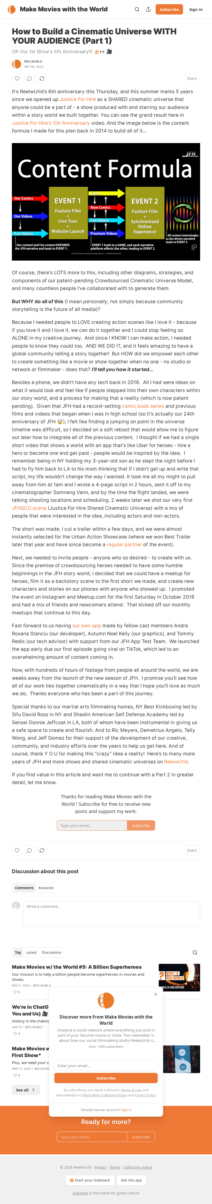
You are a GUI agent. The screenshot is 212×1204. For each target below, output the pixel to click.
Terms (115, 1167)
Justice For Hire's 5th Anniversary (51, 123)
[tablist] (34, 888)
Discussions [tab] (51, 952)
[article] (106, 979)
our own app (86, 626)
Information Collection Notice (104, 1095)
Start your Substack (92, 1180)
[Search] (137, 9)
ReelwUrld (33, 61)
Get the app (131, 1180)
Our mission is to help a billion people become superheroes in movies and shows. (78, 977)
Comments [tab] (24, 888)
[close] (156, 994)
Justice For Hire (78, 99)
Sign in (196, 9)
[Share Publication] (148, 9)
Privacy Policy (145, 1095)
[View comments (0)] (29, 78)
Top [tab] (18, 952)
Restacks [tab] (46, 888)
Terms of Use (131, 1090)
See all (22, 1089)
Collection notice (137, 1167)
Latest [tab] (31, 952)
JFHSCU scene (29, 508)
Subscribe (169, 9)
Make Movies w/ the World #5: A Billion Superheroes (77, 967)
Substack (80, 1193)
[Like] (17, 78)
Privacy (100, 1167)
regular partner (124, 545)
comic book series (143, 406)
